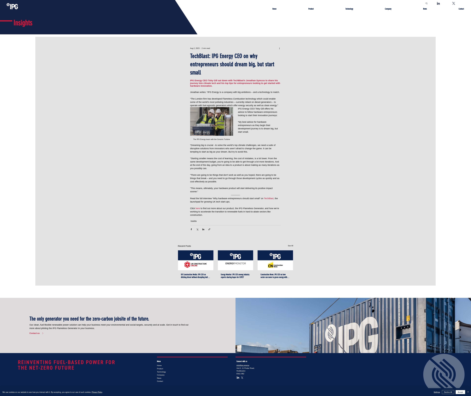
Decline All (448, 392)
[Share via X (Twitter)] (197, 229)
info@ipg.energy (242, 365)
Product (160, 369)
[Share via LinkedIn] (203, 229)
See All (290, 246)
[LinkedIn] (237, 377)
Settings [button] (437, 392)
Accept (460, 392)
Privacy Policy (97, 392)
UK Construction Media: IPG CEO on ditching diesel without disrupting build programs (195, 276)
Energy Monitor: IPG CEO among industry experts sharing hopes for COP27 (235, 276)
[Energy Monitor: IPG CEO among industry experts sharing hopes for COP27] (235, 260)
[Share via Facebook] (191, 229)
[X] (242, 377)
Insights (194, 221)
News (159, 378)
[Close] (468, 392)
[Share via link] (209, 229)
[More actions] (279, 48)
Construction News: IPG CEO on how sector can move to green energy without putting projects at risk (275, 276)
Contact (160, 381)
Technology (161, 372)
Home (159, 365)
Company (160, 375)
